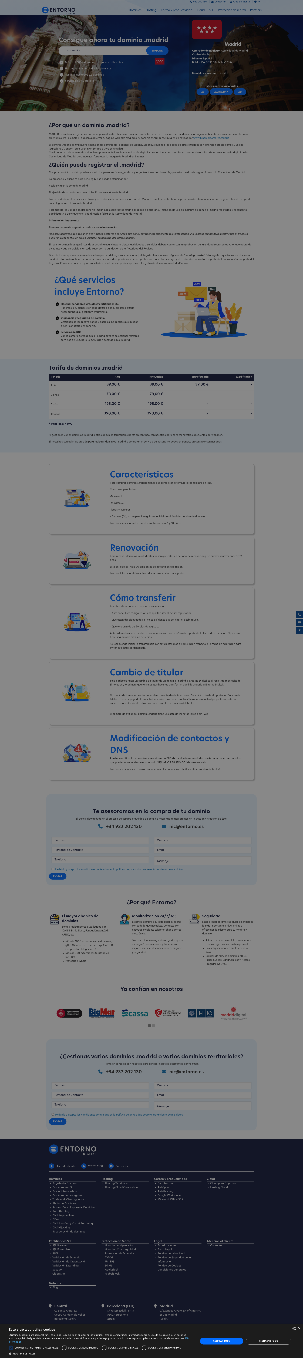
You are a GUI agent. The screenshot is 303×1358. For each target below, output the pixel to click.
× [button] (299, 1328)
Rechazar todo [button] (268, 1340)
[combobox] (294, 1328)
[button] (101, 1353)
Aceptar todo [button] (222, 1340)
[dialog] (151, 1341)
